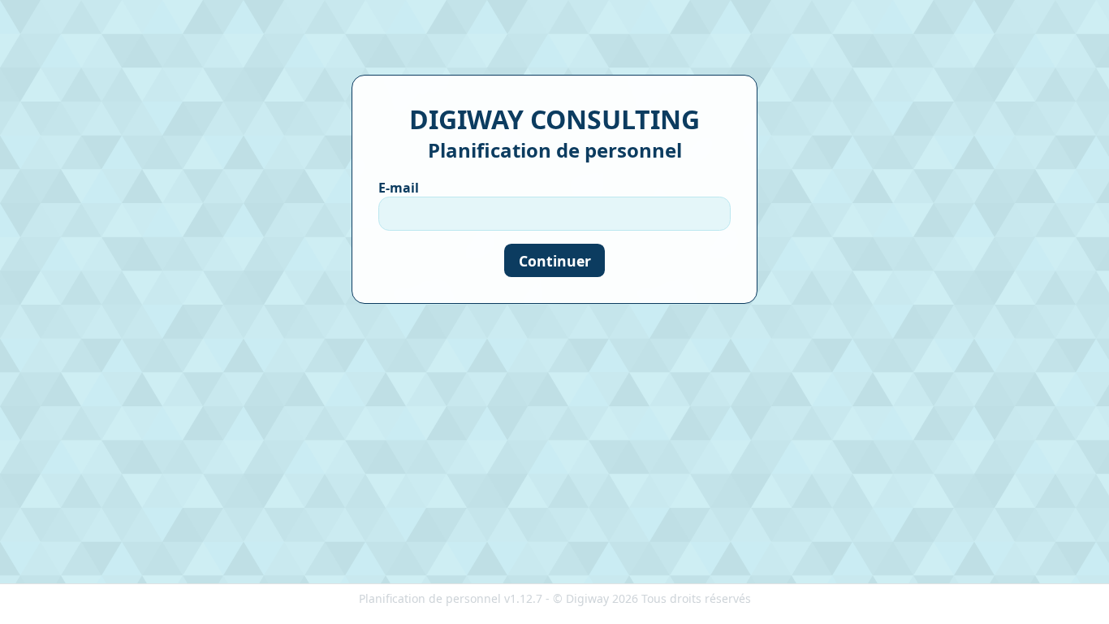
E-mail (398, 188)
